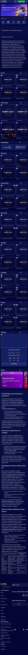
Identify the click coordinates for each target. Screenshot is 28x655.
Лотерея (3, 607)
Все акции (3, 646)
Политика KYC (4, 633)
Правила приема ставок (5, 636)
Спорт (2, 592)
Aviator (2, 613)
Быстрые (3, 619)
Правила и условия (5, 642)
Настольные (4, 604)
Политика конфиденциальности (6, 630)
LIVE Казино (4, 598)
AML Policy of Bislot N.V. (6, 639)
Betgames (3, 616)
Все (21, 73)
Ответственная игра (6, 624)
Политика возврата (6, 627)
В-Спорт (3, 601)
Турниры (3, 649)
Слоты (2, 595)
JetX (2, 610)
